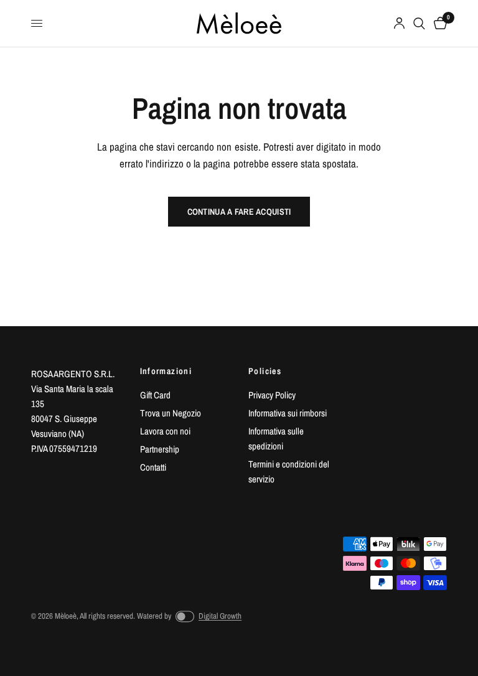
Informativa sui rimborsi (287, 413)
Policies (264, 371)
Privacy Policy (272, 394)
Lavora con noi (165, 431)
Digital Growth (220, 616)
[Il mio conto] (399, 23)
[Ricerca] (419, 23)
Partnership (159, 449)
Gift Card (155, 394)
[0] (438, 23)
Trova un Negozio (170, 413)
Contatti (153, 467)
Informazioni (166, 371)
